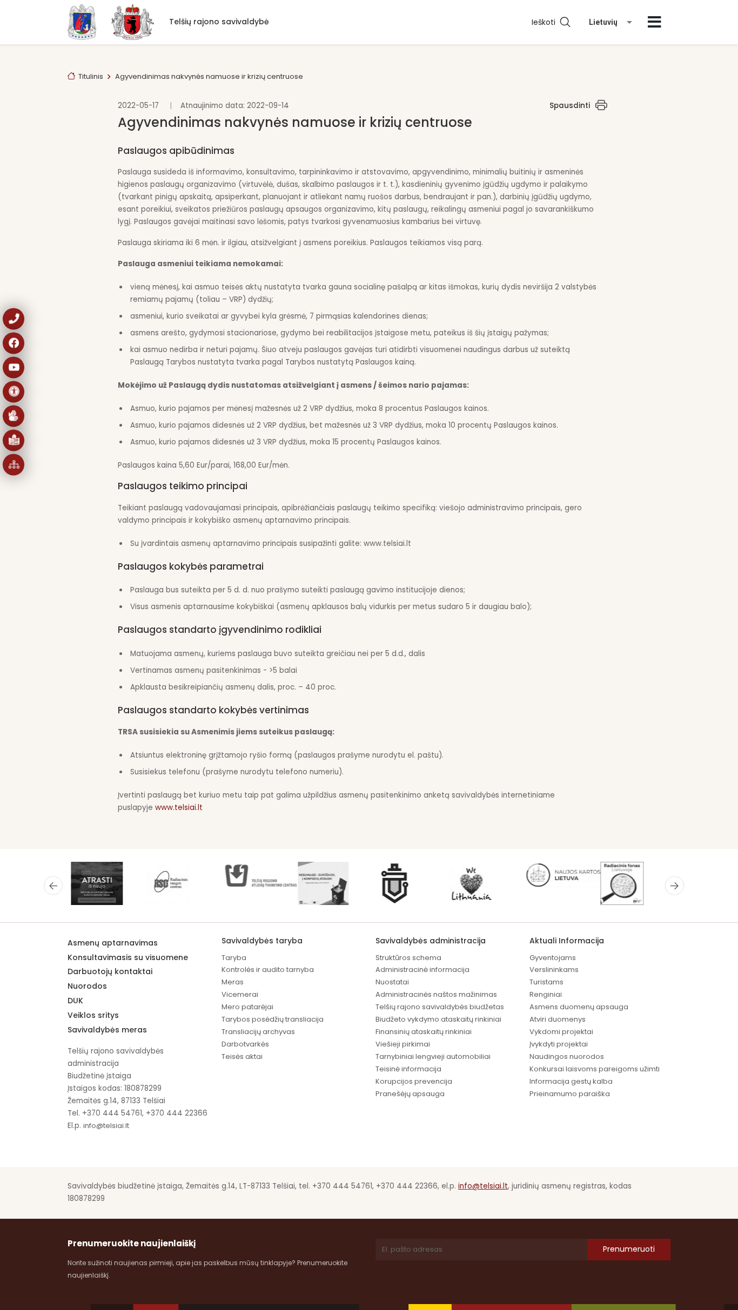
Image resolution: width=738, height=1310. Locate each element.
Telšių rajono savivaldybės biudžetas (439, 1007)
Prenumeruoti (629, 1249)
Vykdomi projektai (561, 1032)
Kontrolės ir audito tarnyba (268, 969)
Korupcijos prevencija (413, 1081)
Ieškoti (546, 22)
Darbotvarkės (245, 1044)
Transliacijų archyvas (258, 1032)
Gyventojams (552, 958)
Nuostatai (392, 982)
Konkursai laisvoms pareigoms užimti (594, 1069)
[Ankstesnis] (53, 885)
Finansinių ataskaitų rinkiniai (423, 1032)
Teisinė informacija (408, 1069)
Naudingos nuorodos (566, 1056)
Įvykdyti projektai (558, 1044)
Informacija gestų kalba (571, 1081)
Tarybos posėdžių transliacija (273, 1019)
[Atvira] (654, 22)
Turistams (546, 982)
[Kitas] (674, 885)
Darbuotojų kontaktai (110, 971)
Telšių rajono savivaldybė (219, 21)
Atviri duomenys (557, 1019)
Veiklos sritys (93, 1015)
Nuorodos (87, 986)
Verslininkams (554, 969)
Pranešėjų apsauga (410, 1094)
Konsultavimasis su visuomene (128, 957)
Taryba (234, 958)
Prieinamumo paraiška (569, 1094)
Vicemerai (240, 994)
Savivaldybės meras (107, 1029)
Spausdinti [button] (569, 105)
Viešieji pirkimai (402, 1044)
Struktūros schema (408, 958)
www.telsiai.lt (179, 807)
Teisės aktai (242, 1056)
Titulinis (90, 76)
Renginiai (545, 994)
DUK (75, 1000)
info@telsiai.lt (106, 1125)
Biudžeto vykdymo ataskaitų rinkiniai (438, 1019)
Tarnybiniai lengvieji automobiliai (433, 1056)
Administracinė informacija (422, 969)
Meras (233, 982)
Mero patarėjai (247, 1007)
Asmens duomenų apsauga (578, 1007)
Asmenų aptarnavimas (113, 942)
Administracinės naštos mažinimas (436, 994)
